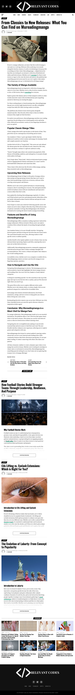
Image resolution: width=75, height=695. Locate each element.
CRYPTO (52, 15)
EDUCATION (43, 15)
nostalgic (34, 75)
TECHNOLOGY (36, 15)
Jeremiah (9, 32)
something (28, 92)
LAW (48, 15)
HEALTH (29, 15)
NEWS (19, 15)
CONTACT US (59, 15)
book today (9, 441)
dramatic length (8, 522)
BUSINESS (24, 15)
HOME (14, 15)
